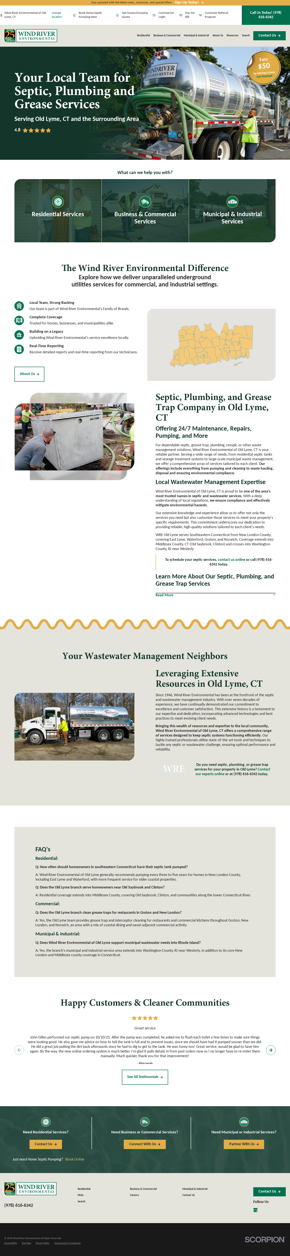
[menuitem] (10, 1243)
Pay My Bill (190, 14)
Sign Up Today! (187, 2)
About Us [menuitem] (218, 35)
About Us (27, 374)
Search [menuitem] (246, 35)
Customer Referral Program (216, 14)
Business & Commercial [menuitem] (166, 35)
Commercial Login (166, 14)
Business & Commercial (143, 1189)
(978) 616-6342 (245, 774)
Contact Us (267, 35)
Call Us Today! (266, 15)
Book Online (74, 1159)
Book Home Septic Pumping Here (90, 14)
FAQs (80, 1195)
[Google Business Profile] (255, 1210)
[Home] (30, 35)
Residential (84, 1189)
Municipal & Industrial (194, 1189)
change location (57, 14)
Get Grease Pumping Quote (135, 14)
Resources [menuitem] (232, 35)
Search (81, 1201)
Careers (134, 1195)
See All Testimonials (142, 1077)
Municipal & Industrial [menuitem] (196, 35)
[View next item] (271, 1050)
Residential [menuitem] (143, 35)
